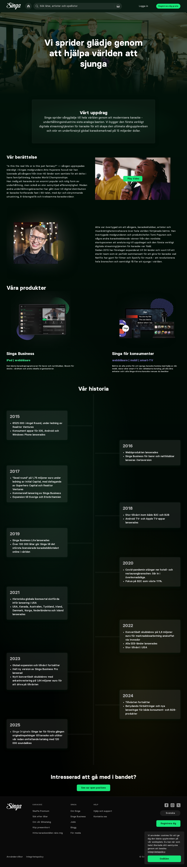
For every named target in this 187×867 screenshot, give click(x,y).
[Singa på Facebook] (166, 805)
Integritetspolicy (156, 851)
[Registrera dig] (168, 817)
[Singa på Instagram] (172, 805)
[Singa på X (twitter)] (178, 805)
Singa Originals (21, 732)
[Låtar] (118, 6)
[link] (28, 6)
